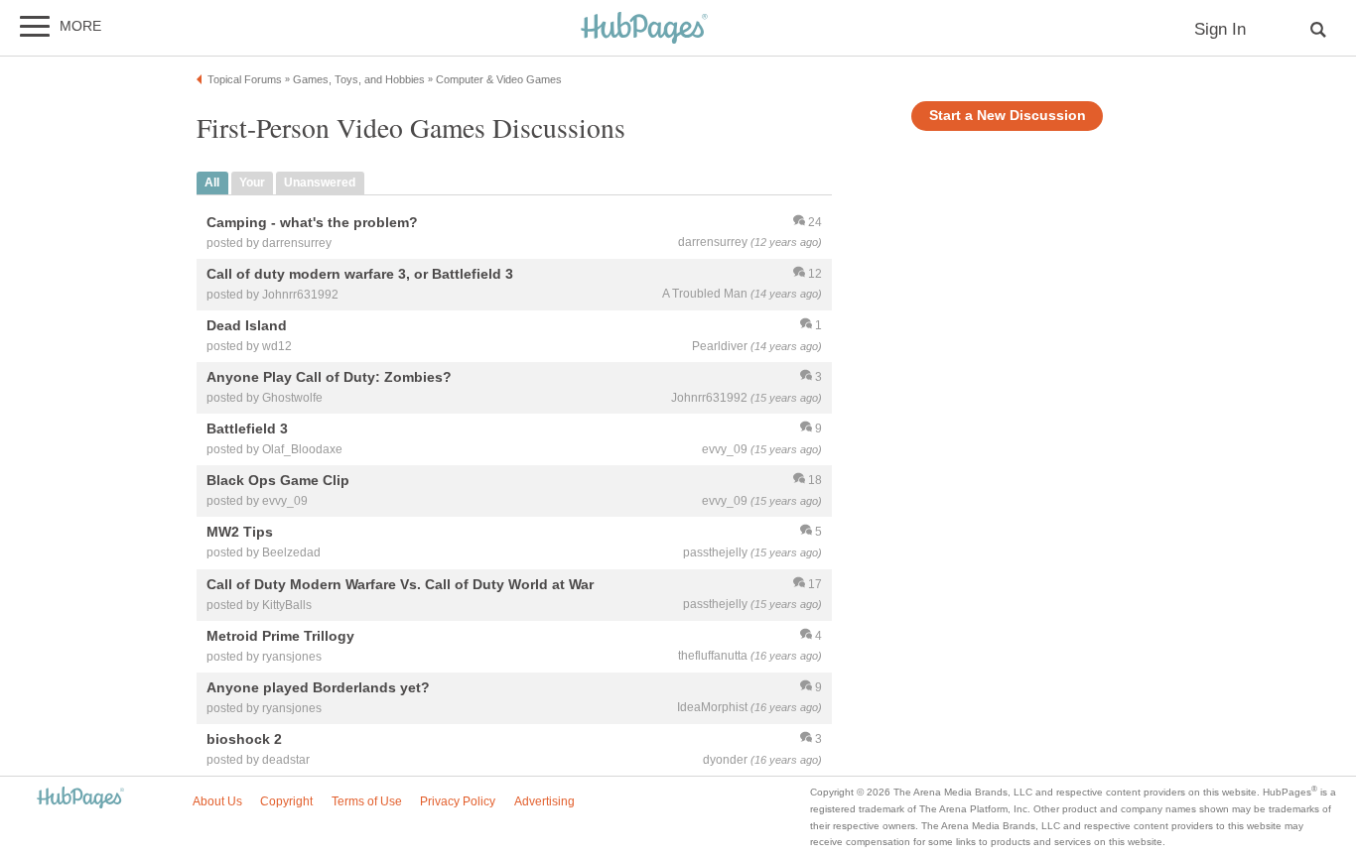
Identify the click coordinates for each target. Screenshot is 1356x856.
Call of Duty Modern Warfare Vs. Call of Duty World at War (400, 584)
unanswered (319, 182)
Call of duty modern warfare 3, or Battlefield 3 (359, 274)
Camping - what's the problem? (312, 222)
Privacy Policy (457, 801)
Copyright (286, 801)
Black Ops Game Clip (277, 481)
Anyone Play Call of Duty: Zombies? (329, 377)
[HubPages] (644, 29)
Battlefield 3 (247, 429)
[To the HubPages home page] (80, 799)
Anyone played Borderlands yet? (318, 687)
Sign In (1220, 29)
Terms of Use (367, 801)
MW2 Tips (239, 533)
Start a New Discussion (1007, 115)
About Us (217, 801)
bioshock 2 (244, 739)
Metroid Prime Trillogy (280, 636)
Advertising (544, 801)
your (252, 182)
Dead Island (246, 325)
